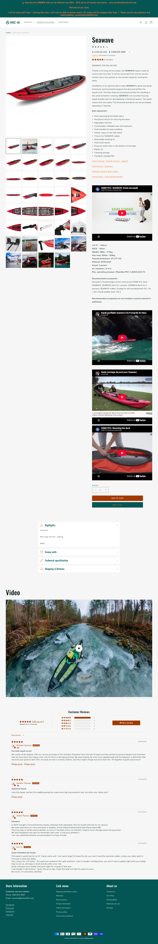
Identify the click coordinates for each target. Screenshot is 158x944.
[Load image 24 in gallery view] (62, 211)
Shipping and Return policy (66, 892)
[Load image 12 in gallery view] (29, 178)
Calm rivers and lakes (21, 33)
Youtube (9, 915)
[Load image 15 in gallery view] (78, 178)
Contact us (111, 892)
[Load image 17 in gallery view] (29, 195)
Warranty (59, 896)
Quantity (95, 485)
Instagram (10, 911)
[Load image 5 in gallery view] (78, 146)
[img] (17, 742)
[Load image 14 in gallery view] (62, 178)
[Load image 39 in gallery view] (62, 260)
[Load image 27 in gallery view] (29, 227)
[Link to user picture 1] (17, 768)
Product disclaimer (63, 904)
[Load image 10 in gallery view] (78, 162)
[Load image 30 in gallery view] (78, 227)
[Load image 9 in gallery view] (62, 162)
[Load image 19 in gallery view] (62, 195)
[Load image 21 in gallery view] (13, 211)
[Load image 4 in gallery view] (62, 146)
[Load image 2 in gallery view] (29, 146)
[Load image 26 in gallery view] (13, 227)
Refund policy (61, 900)
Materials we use (113, 904)
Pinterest (10, 908)
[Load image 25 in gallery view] (78, 211)
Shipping (95, 55)
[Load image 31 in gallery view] (13, 243)
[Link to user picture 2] (29, 768)
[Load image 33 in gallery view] (46, 243)
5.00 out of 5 (38, 722)
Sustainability (112, 900)
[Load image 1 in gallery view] (13, 146)
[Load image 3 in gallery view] (46, 146)
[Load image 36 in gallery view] (13, 260)
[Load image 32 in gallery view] (29, 243)
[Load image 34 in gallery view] (62, 243)
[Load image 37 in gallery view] (29, 260)
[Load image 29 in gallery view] (62, 227)
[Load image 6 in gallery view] (13, 162)
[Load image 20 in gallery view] (78, 195)
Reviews (110, 908)
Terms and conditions (64, 916)
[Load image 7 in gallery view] (29, 162)
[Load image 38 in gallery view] (46, 260)
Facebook (10, 905)
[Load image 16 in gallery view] (13, 195)
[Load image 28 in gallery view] (46, 227)
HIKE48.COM (73, 938)
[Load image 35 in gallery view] (78, 243)
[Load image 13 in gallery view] (46, 178)
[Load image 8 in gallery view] (46, 162)
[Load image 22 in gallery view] (29, 211)
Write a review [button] (126, 723)
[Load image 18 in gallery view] (46, 195)
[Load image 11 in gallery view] (13, 178)
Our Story (110, 896)
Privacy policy (61, 912)
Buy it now (117, 505)
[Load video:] (79, 648)
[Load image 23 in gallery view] (46, 211)
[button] (29, 22)
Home (8, 33)
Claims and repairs (63, 908)
